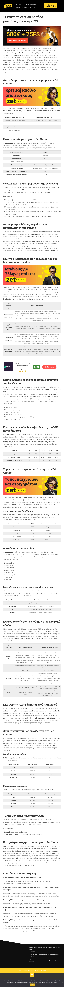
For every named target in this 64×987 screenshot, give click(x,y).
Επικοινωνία (28, 970)
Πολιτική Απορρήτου (39, 970)
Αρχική (20, 970)
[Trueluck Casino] (8, 367)
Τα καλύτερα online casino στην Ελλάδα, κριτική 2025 (44, 954)
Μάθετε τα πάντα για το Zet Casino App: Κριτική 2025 (44, 960)
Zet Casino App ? (30, 4)
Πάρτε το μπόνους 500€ (51, 6)
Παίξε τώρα (49, 367)
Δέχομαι (32, 984)
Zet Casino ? (19, 4)
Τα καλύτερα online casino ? (24, 7)
